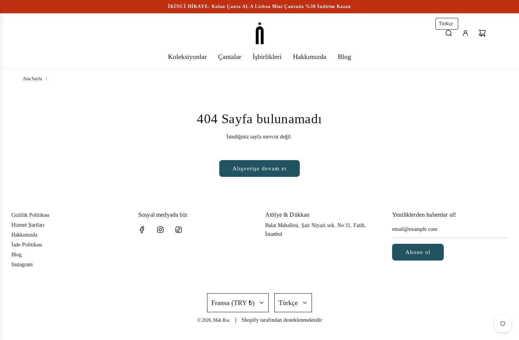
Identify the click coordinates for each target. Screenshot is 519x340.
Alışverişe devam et (259, 168)
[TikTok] (178, 229)
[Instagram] (160, 229)
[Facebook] (142, 229)
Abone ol (417, 252)
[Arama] (448, 33)
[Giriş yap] (465, 33)
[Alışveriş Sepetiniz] (482, 33)
